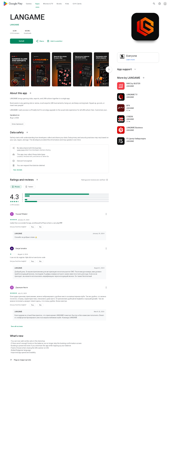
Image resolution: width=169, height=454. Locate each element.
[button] (19, 69)
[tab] (28, 3)
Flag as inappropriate (20, 360)
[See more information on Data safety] (27, 132)
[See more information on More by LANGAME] (143, 77)
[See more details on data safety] (17, 170)
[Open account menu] (165, 3)
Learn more (21, 150)
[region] (56, 31)
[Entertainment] (17, 124)
